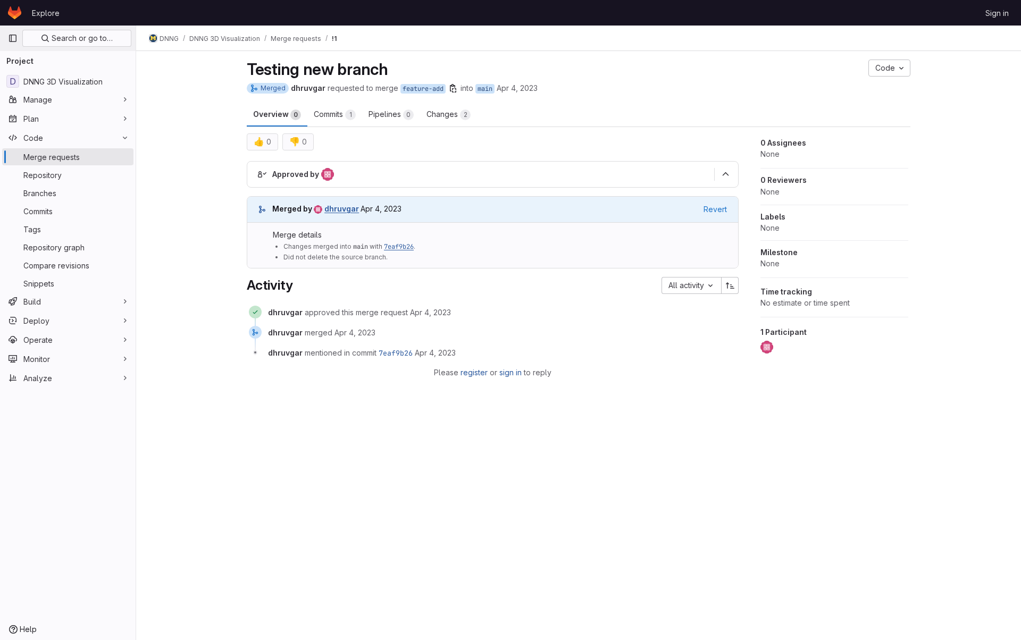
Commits (333, 114)
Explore (46, 13)
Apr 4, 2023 (517, 87)
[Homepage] (14, 12)
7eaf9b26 (399, 246)
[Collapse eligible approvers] (725, 174)
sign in (510, 372)
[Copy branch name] (453, 88)
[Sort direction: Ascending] (730, 285)
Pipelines (390, 114)
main (485, 89)
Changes (446, 114)
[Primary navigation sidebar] (12, 38)
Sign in (997, 13)
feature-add (423, 89)
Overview (275, 114)
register (474, 372)
